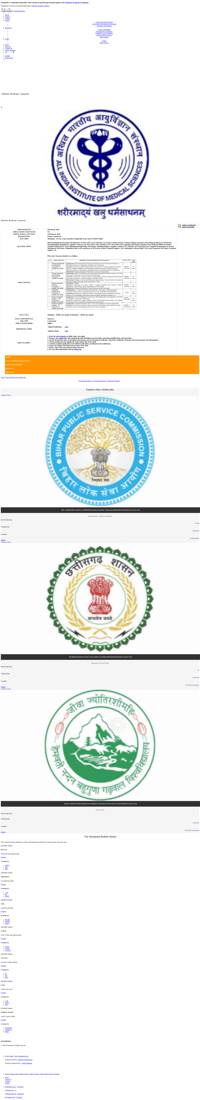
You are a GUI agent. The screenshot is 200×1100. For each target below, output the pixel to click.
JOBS (104, 41)
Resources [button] (8, 28)
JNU (6, 977)
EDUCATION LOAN (104, 35)
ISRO (7, 1032)
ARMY (7, 921)
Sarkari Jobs (14, 1074)
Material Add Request (25, 1060)
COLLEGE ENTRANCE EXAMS (104, 24)
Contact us (8, 48)
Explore (3, 857)
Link (66, 327)
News (7, 45)
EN (4, 9)
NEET (7, 865)
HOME (7, 56)
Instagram (20, 1094)
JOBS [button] (7, 39)
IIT (6, 894)
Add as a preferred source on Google (189, 226)
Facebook (20, 1087)
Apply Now (5, 377)
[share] (3, 395)
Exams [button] (7, 20)
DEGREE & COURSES (104, 32)
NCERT (8, 950)
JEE (6, 867)
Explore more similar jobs (17, 377)
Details (3, 540)
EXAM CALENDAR (104, 26)
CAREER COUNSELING (104, 33)
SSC (6, 869)
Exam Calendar (54, 1074)
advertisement (61, 336)
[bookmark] (1, 107)
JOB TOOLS (104, 37)
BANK (7, 920)
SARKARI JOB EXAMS (104, 22)
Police (7, 923)
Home (7, 15)
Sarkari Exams (23, 1074)
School (7, 17)
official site (77, 349)
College (7, 18)
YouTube (19, 1097)
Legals (7, 1083)
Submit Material (27, 1063)
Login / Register (10, 50)
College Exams (33, 1074)
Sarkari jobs (9, 58)
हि (9, 9)
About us (8, 47)
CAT (6, 892)
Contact (7, 1081)
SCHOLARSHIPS (104, 30)
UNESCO (8, 1030)
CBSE (7, 947)
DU (6, 976)
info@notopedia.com (21, 1056)
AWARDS (8, 1028)
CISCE (7, 948)
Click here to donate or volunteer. (77, 2)
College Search (44, 1074)
